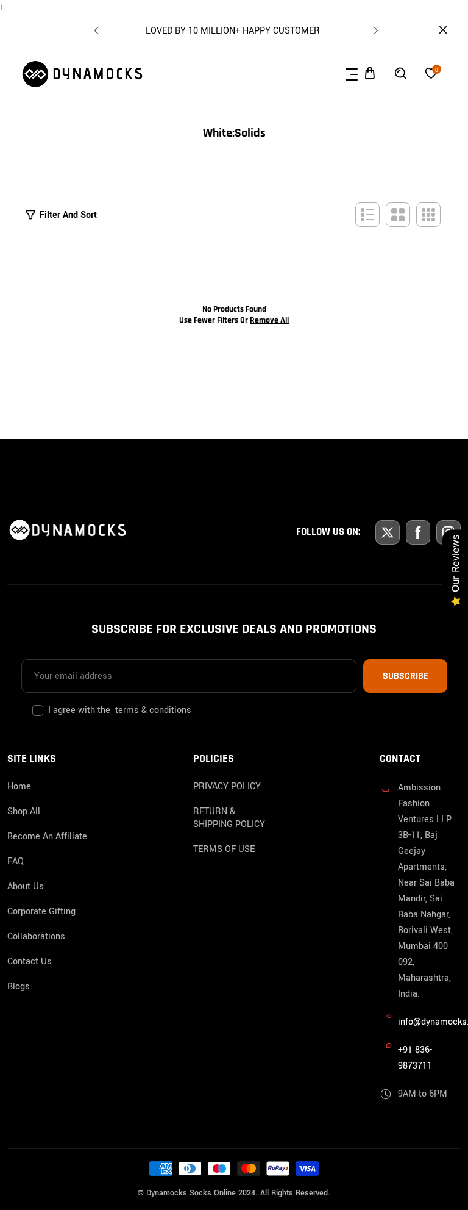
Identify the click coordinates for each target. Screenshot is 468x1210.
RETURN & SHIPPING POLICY (229, 818)
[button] (374, 28)
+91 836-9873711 (415, 1058)
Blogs (18, 986)
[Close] (113, 1127)
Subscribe (405, 676)
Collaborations (36, 936)
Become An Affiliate (47, 836)
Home (19, 786)
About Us (25, 886)
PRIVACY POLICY (227, 786)
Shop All (23, 811)
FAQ (15, 861)
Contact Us (29, 961)
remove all (269, 320)
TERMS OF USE (224, 849)
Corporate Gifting (41, 911)
